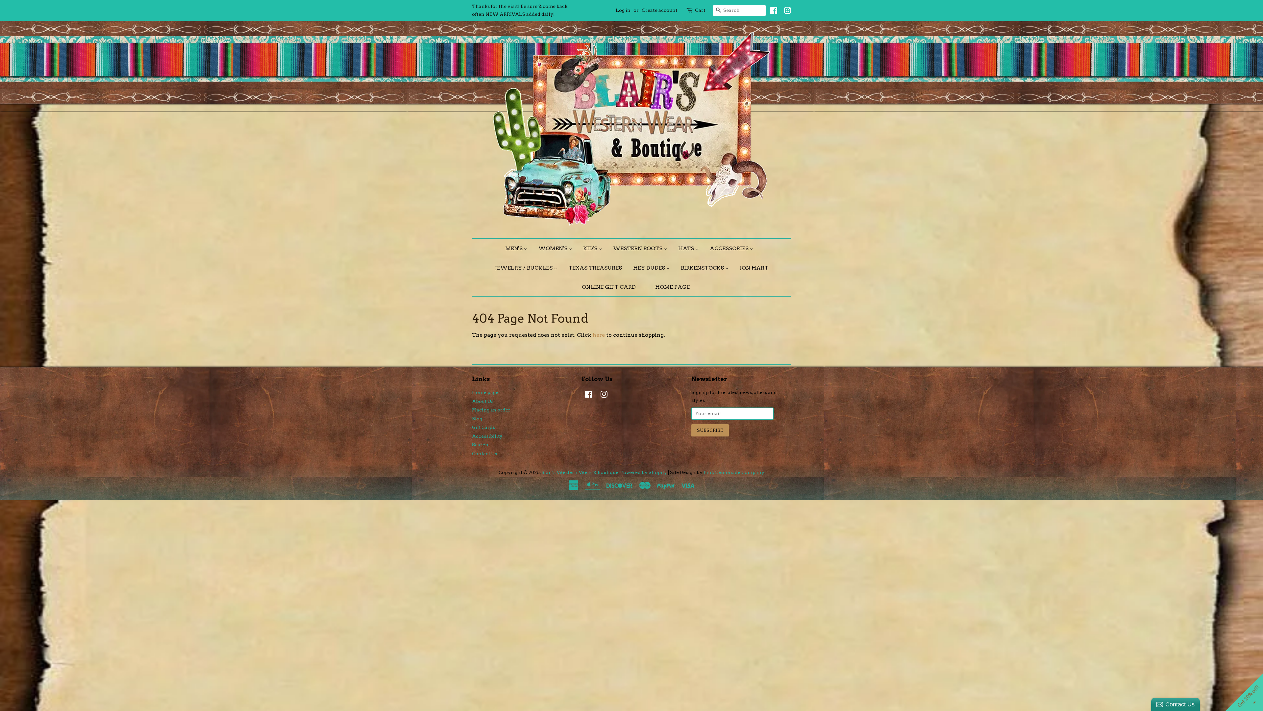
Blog (477, 418)
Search (480, 444)
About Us (482, 401)
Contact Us (484, 453)
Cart (700, 10)
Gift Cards (483, 427)
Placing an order (491, 409)
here (599, 335)
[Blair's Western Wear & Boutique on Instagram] (785, 11)
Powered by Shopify (643, 472)
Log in (623, 10)
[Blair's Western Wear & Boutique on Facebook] (772, 11)
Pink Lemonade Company (734, 472)
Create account (660, 10)
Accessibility (487, 436)
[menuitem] (519, 248)
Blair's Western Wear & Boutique (579, 472)
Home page (485, 392)
